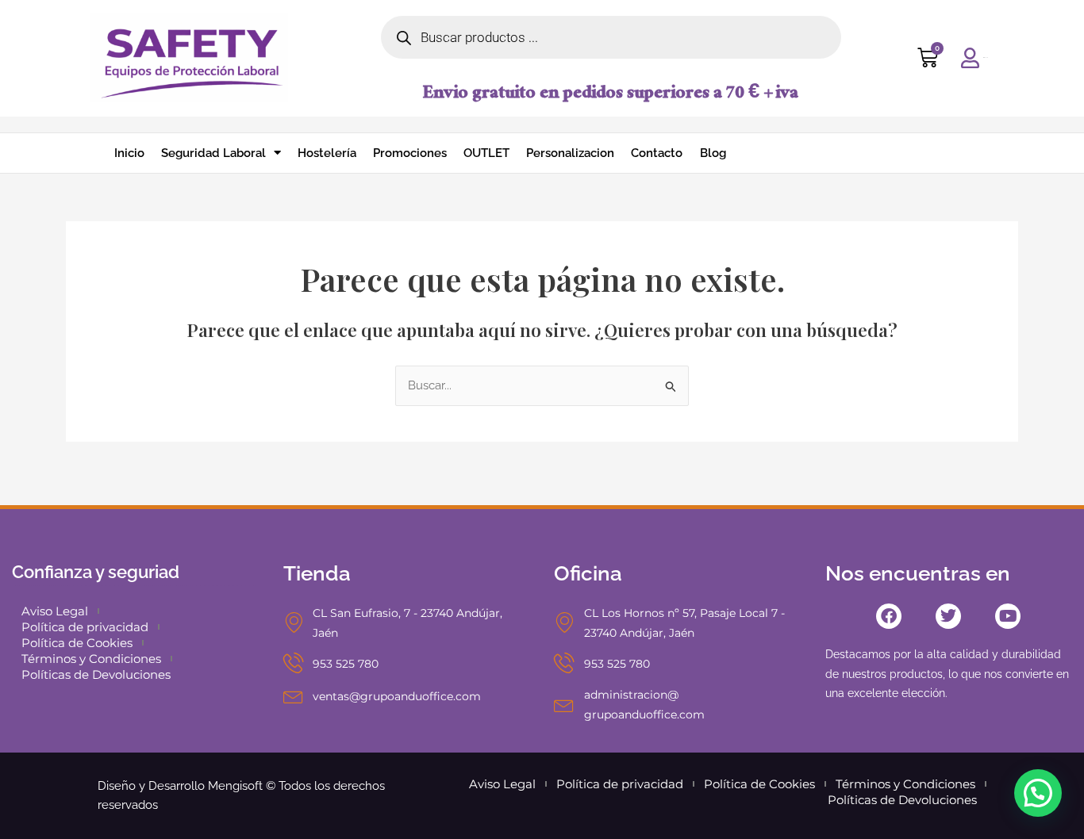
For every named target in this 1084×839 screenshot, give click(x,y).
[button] (1038, 793)
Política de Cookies (77, 642)
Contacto (656, 153)
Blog (713, 153)
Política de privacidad (84, 626)
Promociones (410, 153)
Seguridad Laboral (213, 153)
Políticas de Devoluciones (96, 674)
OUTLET (486, 153)
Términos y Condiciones (91, 658)
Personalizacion (570, 153)
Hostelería (327, 153)
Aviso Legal (54, 611)
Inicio (129, 153)
